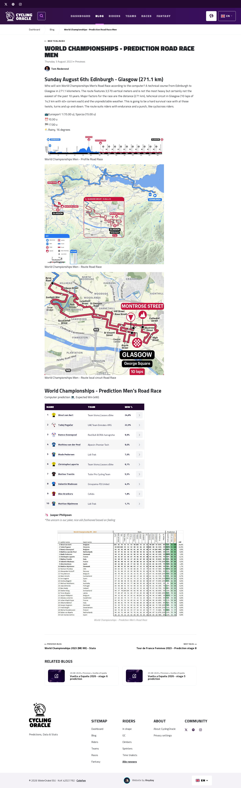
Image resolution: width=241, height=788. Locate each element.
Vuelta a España (100, 673)
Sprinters (127, 748)
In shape (127, 729)
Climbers (127, 742)
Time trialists (129, 755)
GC (123, 735)
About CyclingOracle (165, 729)
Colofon (81, 780)
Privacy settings (163, 735)
